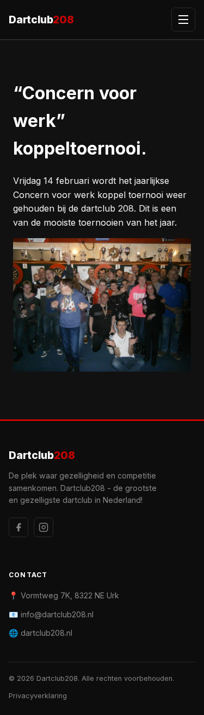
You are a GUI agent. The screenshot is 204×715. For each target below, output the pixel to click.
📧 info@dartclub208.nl (51, 614)
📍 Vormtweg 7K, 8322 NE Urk (64, 595)
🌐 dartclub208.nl (40, 632)
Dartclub (41, 19)
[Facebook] (18, 527)
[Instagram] (43, 527)
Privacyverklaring (38, 696)
